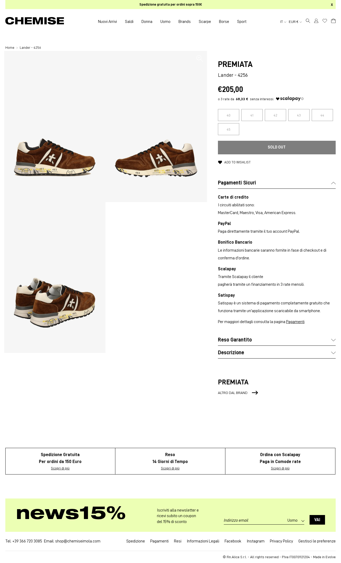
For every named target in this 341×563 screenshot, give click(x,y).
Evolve (331, 557)
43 (299, 115)
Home (10, 47)
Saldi (129, 21)
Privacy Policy (281, 541)
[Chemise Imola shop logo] (34, 21)
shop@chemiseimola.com (77, 541)
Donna (146, 21)
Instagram (256, 541)
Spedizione (135, 541)
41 (251, 115)
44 (322, 115)
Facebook (233, 541)
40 (228, 115)
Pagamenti (295, 322)
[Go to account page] (316, 21)
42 (275, 115)
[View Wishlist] (324, 20)
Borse (224, 21)
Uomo (165, 21)
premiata (235, 64)
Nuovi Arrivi (107, 21)
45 (228, 129)
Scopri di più (60, 468)
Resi (177, 541)
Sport (241, 21)
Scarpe (205, 21)
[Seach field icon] (308, 22)
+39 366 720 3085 (27, 541)
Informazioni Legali (203, 541)
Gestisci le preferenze (317, 541)
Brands (184, 21)
